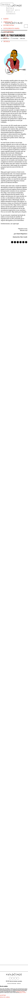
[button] (11, 4)
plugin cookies (22, 992)
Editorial (16, 38)
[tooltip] (16, 1)
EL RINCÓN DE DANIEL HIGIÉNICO (7, 32)
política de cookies (20, 991)
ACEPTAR (3, 995)
